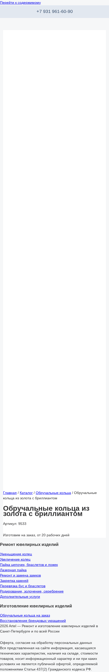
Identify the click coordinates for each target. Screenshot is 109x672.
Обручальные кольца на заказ (25, 615)
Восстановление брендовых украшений (33, 621)
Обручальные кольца (53, 493)
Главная (10, 493)
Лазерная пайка (13, 570)
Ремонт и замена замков (20, 575)
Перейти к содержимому (20, 3)
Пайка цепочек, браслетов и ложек (29, 565)
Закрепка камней (14, 581)
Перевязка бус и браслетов (22, 586)
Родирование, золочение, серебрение (32, 591)
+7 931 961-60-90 (55, 11)
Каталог (26, 493)
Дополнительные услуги (20, 597)
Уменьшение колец (16, 554)
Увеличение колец (15, 559)
